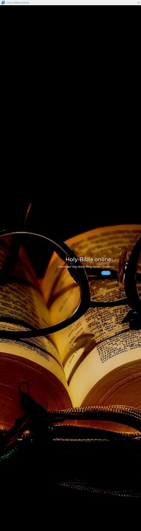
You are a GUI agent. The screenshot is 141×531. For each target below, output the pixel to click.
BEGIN (106, 273)
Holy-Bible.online (17, 2)
